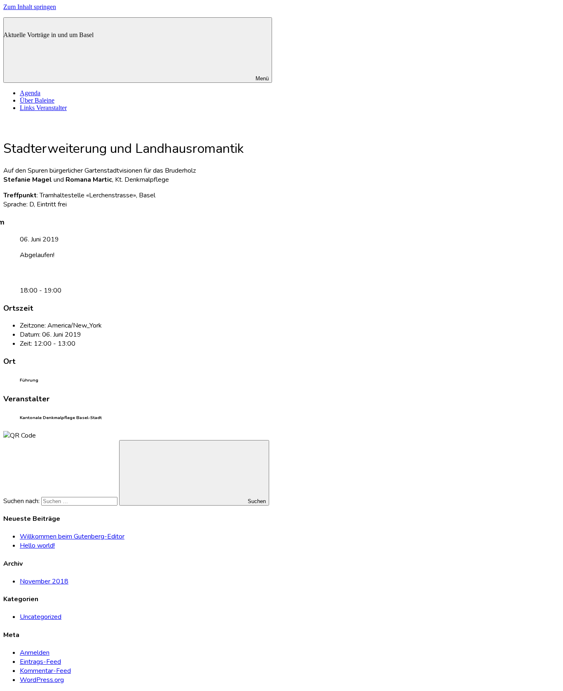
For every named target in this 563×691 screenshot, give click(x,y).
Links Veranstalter (43, 107)
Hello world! (37, 545)
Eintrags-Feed (40, 661)
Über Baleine (37, 100)
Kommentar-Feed (45, 670)
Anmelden (34, 652)
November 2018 (44, 581)
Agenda (30, 92)
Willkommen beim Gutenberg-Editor (72, 536)
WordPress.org (42, 679)
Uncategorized (40, 616)
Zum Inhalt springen (29, 6)
